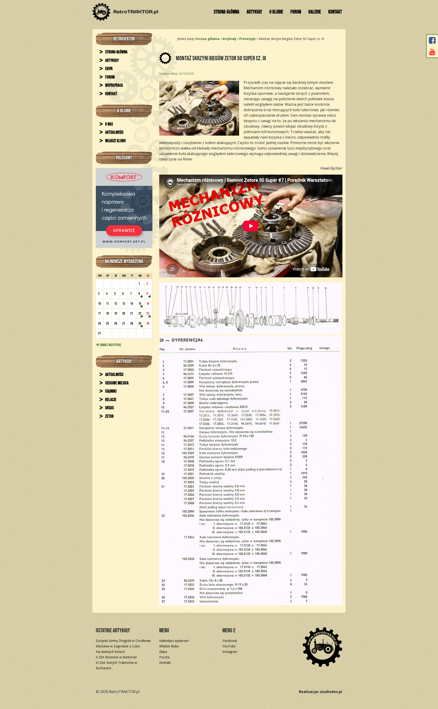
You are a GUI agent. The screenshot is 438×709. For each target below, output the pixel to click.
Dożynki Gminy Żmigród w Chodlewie (123, 640)
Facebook (229, 640)
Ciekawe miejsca (116, 383)
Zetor (109, 416)
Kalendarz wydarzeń (174, 640)
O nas (108, 124)
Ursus (109, 408)
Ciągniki (110, 391)
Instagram (229, 651)
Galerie (314, 12)
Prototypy (247, 39)
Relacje (110, 399)
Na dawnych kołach (110, 651)
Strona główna (226, 12)
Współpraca (113, 85)
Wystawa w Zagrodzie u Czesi (118, 646)
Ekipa (108, 68)
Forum (295, 12)
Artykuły (254, 12)
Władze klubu (115, 141)
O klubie (276, 12)
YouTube (229, 646)
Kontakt (335, 12)
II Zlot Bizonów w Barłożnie (116, 657)
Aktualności (113, 132)
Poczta (164, 657)
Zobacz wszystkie (110, 345)
